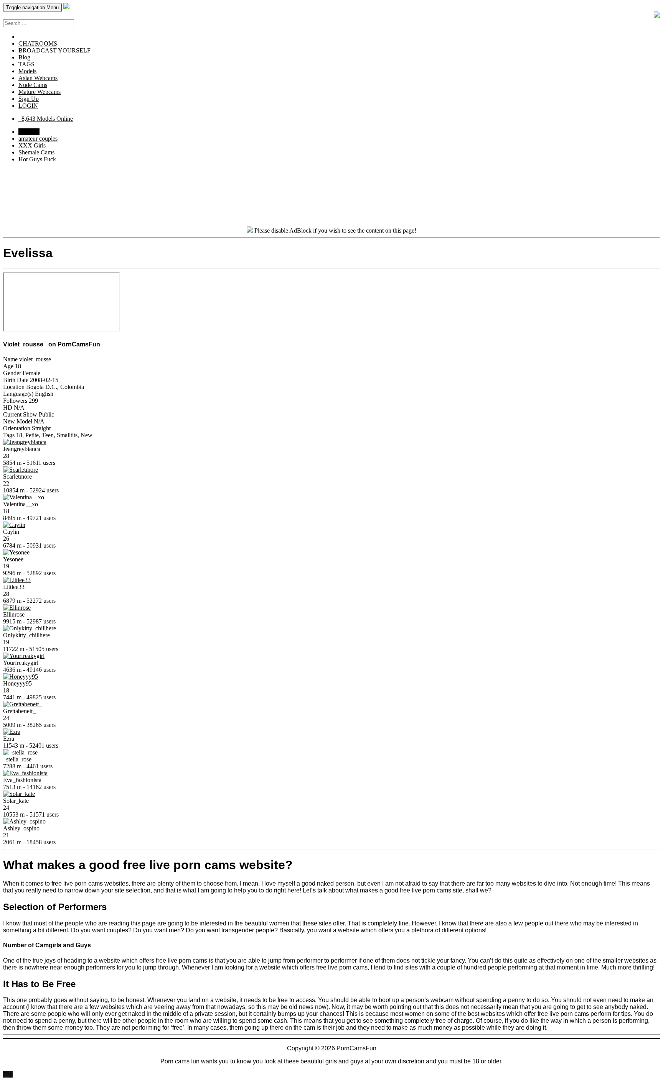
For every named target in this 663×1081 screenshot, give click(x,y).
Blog (24, 57)
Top (8, 1074)
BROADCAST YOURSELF (54, 50)
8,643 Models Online (45, 118)
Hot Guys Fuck (37, 159)
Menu (32, 7)
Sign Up (28, 98)
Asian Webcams (38, 78)
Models (27, 71)
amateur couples (38, 138)
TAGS (26, 64)
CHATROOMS (37, 43)
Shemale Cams (36, 152)
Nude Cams (32, 85)
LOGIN (28, 105)
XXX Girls (32, 145)
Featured (29, 131)
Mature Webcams (39, 92)
